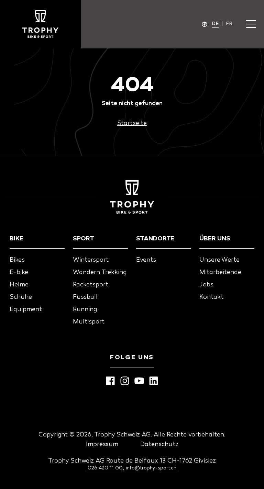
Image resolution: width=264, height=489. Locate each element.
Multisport (88, 322)
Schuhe (21, 297)
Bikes (17, 260)
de (215, 24)
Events (146, 260)
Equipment (26, 309)
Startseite (132, 123)
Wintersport (91, 260)
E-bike (19, 272)
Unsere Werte (219, 260)
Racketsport (90, 284)
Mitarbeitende (220, 272)
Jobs (206, 284)
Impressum (102, 444)
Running (85, 309)
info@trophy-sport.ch (151, 468)
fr (229, 24)
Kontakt (211, 297)
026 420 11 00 (105, 468)
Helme (19, 284)
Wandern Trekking (99, 272)
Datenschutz (159, 444)
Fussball (85, 297)
